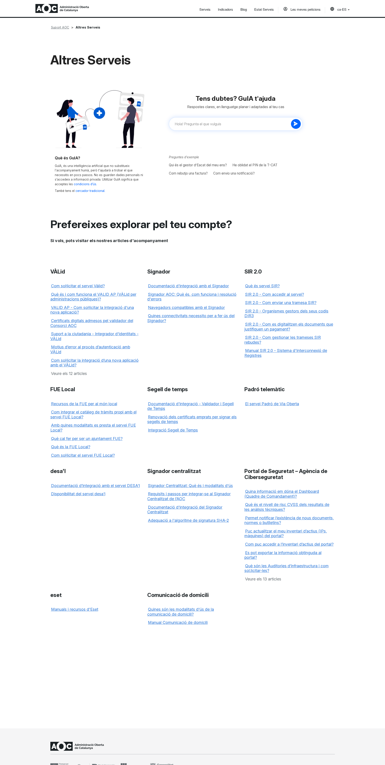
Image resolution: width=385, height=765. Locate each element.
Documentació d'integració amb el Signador (188, 286)
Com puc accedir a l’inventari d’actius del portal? (289, 544)
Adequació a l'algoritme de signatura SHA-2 (188, 520)
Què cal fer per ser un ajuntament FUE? (87, 438)
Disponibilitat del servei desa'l (78, 493)
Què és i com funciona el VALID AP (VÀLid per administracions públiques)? (93, 297)
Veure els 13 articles (263, 579)
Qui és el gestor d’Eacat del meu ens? (198, 165)
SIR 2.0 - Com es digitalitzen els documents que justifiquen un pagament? (288, 326)
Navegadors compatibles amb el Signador (186, 307)
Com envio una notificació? (234, 173)
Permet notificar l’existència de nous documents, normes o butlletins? (289, 520)
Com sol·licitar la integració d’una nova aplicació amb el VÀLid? (94, 363)
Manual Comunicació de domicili (178, 622)
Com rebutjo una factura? (188, 173)
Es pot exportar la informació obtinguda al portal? (283, 555)
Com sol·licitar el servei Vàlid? (78, 286)
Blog (243, 9)
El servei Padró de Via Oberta (272, 403)
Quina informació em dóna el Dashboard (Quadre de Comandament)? (281, 494)
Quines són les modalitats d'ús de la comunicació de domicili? (180, 612)
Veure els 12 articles (69, 373)
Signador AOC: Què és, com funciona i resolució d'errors (191, 297)
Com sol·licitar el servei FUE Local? (83, 455)
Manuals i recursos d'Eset (74, 609)
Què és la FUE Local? (70, 446)
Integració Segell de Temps (173, 430)
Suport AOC (60, 27)
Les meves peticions (305, 9)
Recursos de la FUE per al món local (84, 403)
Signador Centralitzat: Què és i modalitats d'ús (190, 485)
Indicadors (225, 9)
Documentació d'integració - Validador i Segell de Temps (190, 406)
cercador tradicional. (90, 191)
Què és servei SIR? (262, 286)
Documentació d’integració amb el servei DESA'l (95, 485)
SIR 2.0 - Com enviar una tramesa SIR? (280, 302)
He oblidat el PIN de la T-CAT (254, 165)
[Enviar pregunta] (296, 124)
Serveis (205, 9)
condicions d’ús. (85, 184)
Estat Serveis (264, 9)
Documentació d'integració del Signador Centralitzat (184, 509)
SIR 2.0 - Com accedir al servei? (274, 294)
